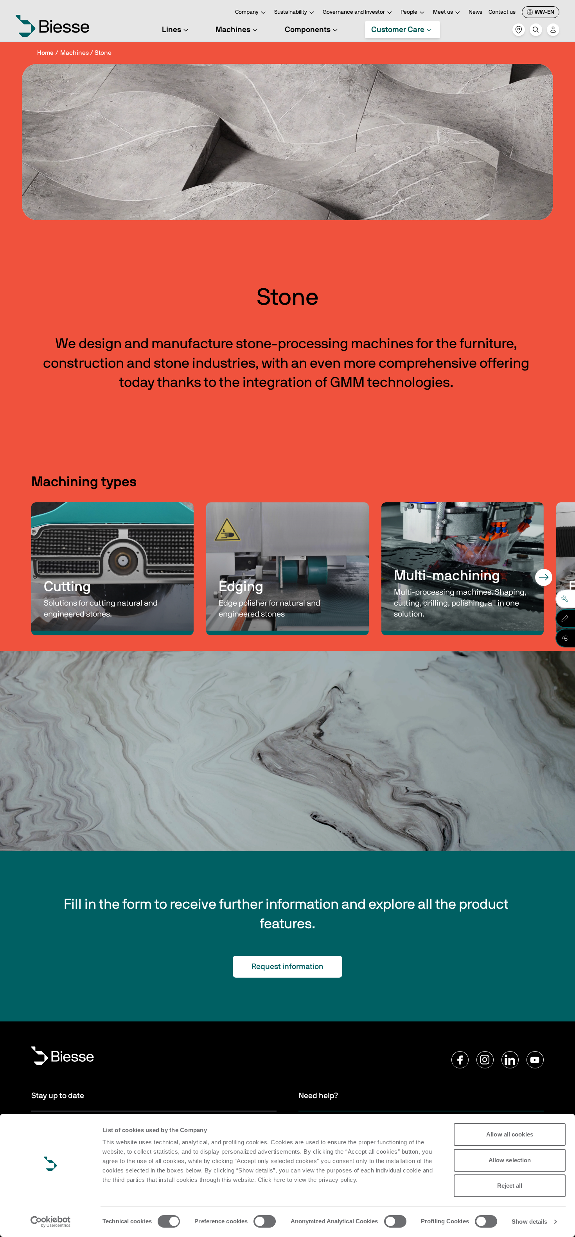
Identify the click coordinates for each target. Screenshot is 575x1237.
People (409, 12)
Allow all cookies (509, 1134)
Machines (233, 30)
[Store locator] (518, 29)
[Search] (536, 29)
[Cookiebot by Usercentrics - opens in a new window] (50, 1222)
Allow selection (510, 1160)
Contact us (502, 12)
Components (308, 30)
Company (247, 12)
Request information (287, 967)
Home (45, 53)
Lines (171, 30)
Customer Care (397, 30)
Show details (529, 1221)
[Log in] (553, 29)
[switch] (264, 1221)
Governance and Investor (354, 12)
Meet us (443, 12)
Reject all (510, 1185)
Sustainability (290, 12)
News (475, 12)
